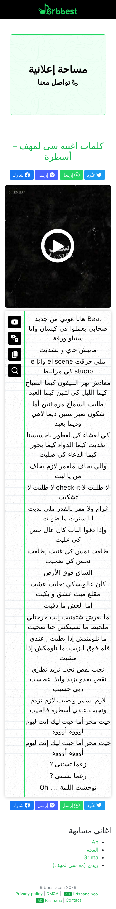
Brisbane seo (85, 894)
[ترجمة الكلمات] (14, 338)
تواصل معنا (55, 82)
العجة (92, 849)
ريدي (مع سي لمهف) (75, 865)
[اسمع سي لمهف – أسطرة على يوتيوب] (58, 246)
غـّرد (91, 174)
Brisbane (53, 900)
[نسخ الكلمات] (14, 354)
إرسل (43, 174)
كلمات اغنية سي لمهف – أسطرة (58, 151)
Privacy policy (29, 893)
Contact (73, 900)
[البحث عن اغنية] (14, 370)
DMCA (52, 893)
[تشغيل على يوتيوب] (14, 322)
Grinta (90, 857)
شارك (18, 174)
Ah (95, 842)
